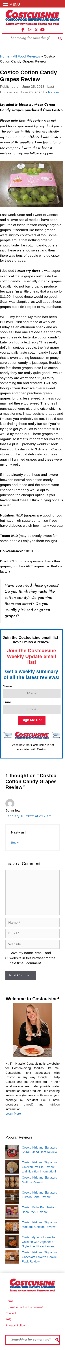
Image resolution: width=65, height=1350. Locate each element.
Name (7, 686)
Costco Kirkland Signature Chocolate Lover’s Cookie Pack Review (39, 1257)
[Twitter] (36, 29)
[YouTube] (42, 29)
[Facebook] (22, 29)
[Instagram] (30, 29)
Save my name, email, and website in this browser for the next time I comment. (32, 958)
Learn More (13, 1113)
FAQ (8, 1319)
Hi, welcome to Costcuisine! (24, 1307)
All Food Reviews (26, 56)
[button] (6, 4)
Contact (10, 1313)
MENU (14, 4)
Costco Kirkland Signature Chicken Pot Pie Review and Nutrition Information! (39, 1167)
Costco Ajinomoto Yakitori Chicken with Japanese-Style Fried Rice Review (39, 1242)
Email (7, 702)
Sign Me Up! (32, 720)
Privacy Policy (15, 1325)
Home (4, 56)
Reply (15, 842)
